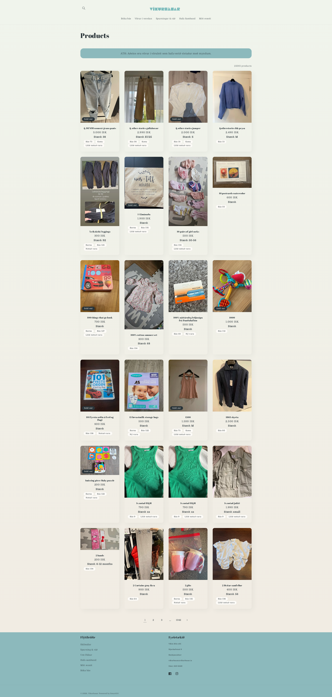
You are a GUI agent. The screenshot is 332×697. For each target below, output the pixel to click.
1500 (188, 417)
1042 (178, 620)
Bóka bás (85, 670)
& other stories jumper (188, 128)
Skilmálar (85, 644)
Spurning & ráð (89, 649)
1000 (232, 317)
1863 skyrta (232, 417)
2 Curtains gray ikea (144, 585)
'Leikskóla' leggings (99, 231)
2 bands (100, 555)
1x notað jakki (232, 503)
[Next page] (187, 620)
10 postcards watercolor (232, 193)
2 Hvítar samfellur (232, 585)
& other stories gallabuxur (143, 128)
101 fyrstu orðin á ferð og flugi (99, 418)
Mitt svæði (86, 665)
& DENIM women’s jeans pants (100, 128)
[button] (83, 8)
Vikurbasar (93, 693)
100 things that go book (100, 317)
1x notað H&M (144, 503)
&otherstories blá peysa (232, 128)
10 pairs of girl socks (188, 231)
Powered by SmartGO (109, 693)
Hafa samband (88, 660)
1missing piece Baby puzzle (100, 480)
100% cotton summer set (144, 335)
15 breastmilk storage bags (143, 417)
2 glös (188, 585)
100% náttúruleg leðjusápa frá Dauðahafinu (188, 319)
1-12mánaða (144, 214)
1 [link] (145, 620)
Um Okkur (86, 655)
